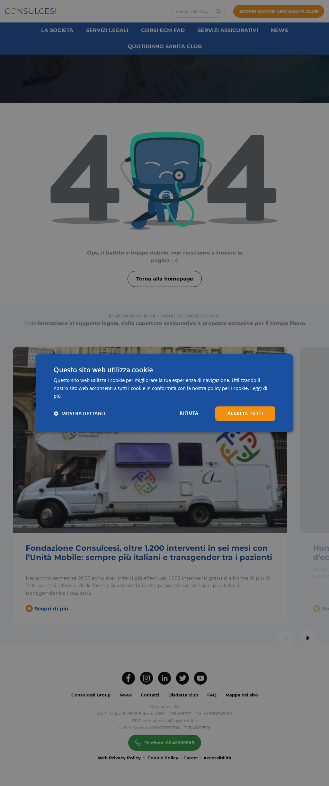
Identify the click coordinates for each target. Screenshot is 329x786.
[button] (79, 413)
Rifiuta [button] (189, 413)
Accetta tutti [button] (245, 413)
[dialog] (164, 393)
